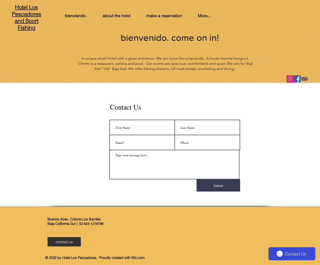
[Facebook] (297, 78)
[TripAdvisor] (304, 78)
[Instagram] (290, 78)
